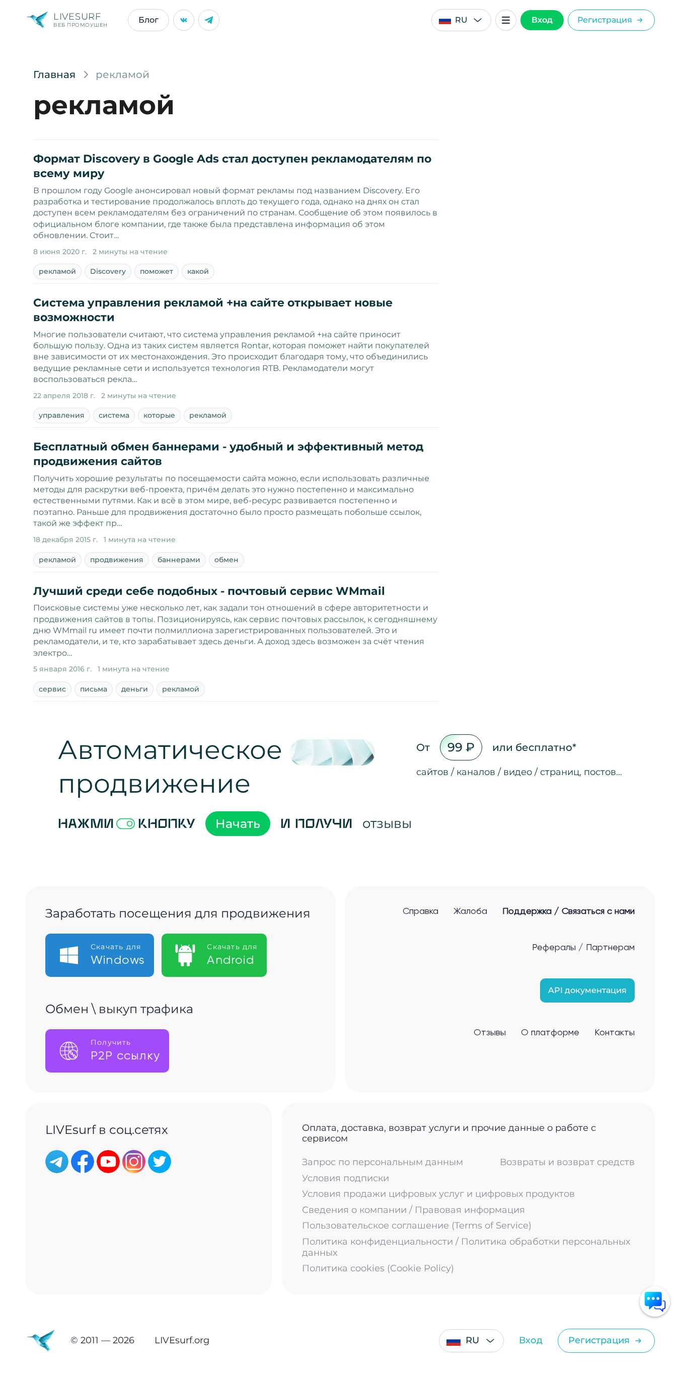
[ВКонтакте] (183, 20)
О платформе (550, 1032)
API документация (587, 990)
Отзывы (490, 1032)
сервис (52, 689)
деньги (134, 689)
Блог (148, 20)
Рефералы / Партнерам (583, 947)
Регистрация (604, 20)
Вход (542, 20)
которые (159, 415)
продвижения (116, 559)
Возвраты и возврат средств (567, 1162)
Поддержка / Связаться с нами (568, 911)
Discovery (108, 271)
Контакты (614, 1032)
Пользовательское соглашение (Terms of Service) (417, 1225)
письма (93, 689)
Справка (420, 911)
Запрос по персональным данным (382, 1162)
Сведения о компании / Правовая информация (413, 1210)
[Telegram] (208, 20)
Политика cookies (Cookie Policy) (378, 1268)
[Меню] (505, 20)
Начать (237, 823)
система (114, 415)
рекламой (57, 271)
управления (62, 415)
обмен (226, 559)
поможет (156, 271)
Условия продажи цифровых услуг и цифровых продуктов (438, 1194)
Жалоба (470, 911)
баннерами (179, 559)
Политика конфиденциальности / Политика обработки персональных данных (466, 1247)
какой (198, 271)
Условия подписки (345, 1178)
